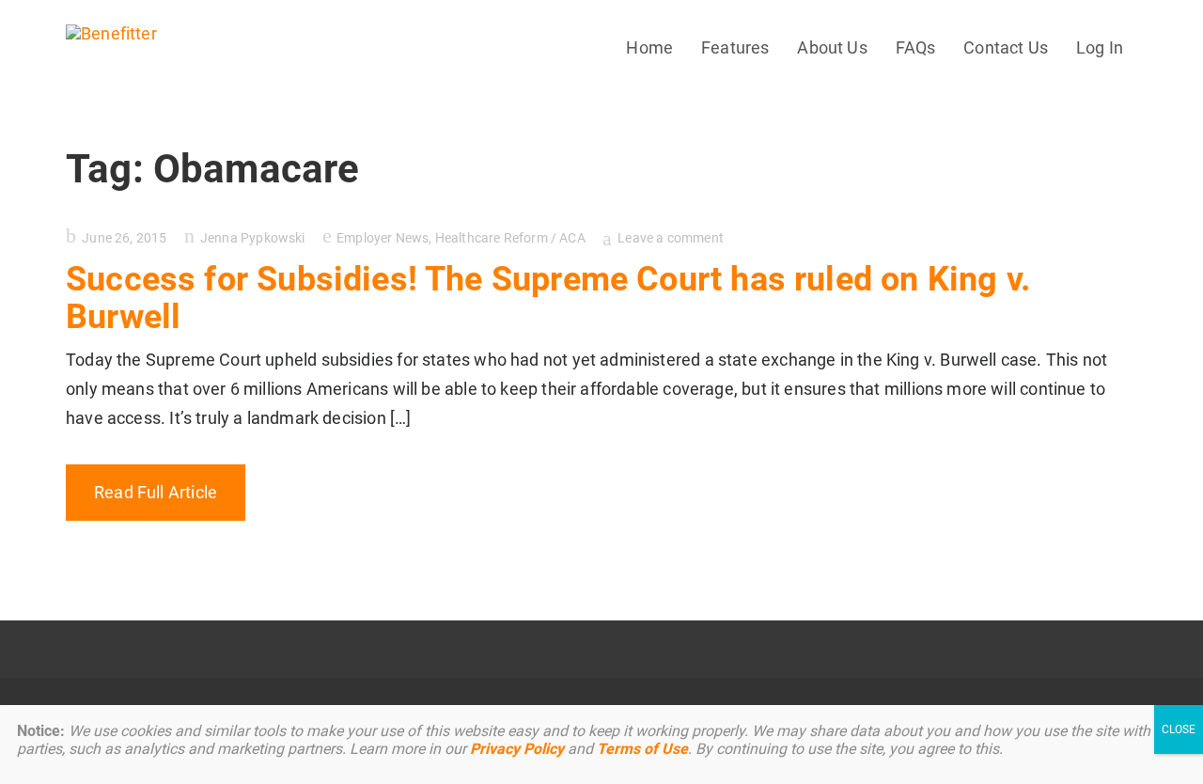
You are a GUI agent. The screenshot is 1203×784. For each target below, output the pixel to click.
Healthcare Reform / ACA (510, 237)
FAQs (916, 47)
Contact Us (1005, 47)
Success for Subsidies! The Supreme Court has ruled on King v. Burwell (548, 298)
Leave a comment (670, 237)
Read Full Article (155, 492)
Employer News (382, 237)
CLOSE (1178, 729)
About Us (832, 47)
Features (735, 47)
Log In (1099, 47)
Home (649, 47)
